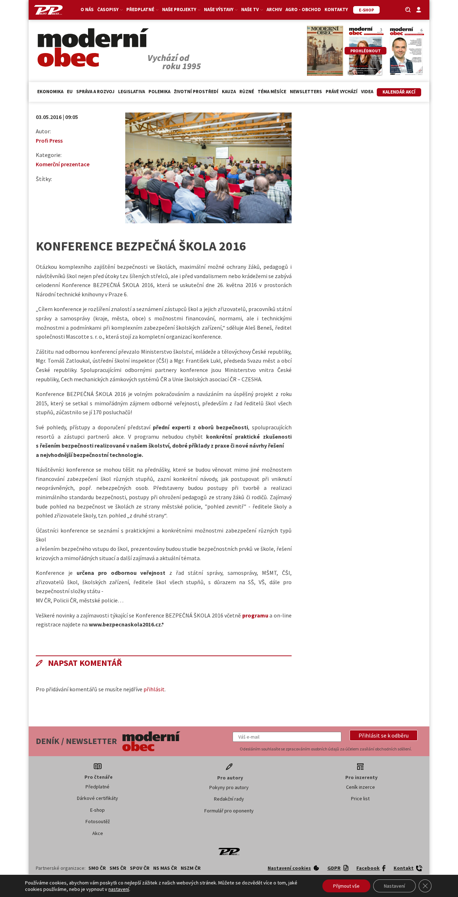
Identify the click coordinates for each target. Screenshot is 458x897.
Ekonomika (50, 92)
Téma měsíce (272, 92)
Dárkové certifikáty (97, 798)
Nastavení (394, 886)
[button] (384, 735)
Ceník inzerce (360, 787)
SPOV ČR (140, 868)
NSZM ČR (191, 868)
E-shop (97, 810)
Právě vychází (341, 92)
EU (70, 92)
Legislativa (131, 92)
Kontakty (336, 9)
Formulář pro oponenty (229, 810)
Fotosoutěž (98, 821)
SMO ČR (97, 868)
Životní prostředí (196, 92)
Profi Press (49, 140)
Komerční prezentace (62, 164)
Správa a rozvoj (95, 92)
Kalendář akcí (399, 92)
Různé (246, 92)
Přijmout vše (346, 886)
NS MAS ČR (165, 868)
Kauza (229, 92)
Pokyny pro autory (229, 787)
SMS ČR (117, 868)
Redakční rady (229, 799)
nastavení (118, 889)
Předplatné (97, 786)
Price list (360, 798)
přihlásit (154, 689)
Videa (367, 92)
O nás (87, 9)
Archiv (274, 9)
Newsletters (306, 92)
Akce (97, 833)
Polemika (159, 92)
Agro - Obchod (303, 9)
